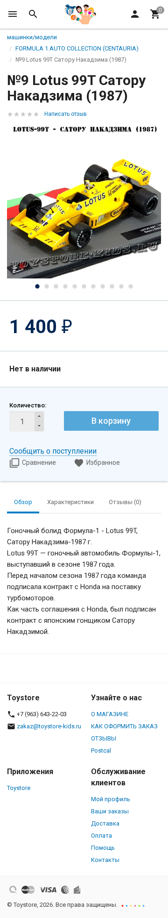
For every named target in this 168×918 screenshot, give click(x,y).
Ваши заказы (110, 811)
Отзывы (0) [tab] (125, 501)
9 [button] (112, 286)
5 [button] (74, 286)
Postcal (101, 750)
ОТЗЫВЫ (103, 738)
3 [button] (56, 286)
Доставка (105, 823)
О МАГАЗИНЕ (109, 714)
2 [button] (46, 286)
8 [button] (102, 286)
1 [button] (37, 286)
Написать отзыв (65, 114)
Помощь (103, 847)
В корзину (111, 421)
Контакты (105, 859)
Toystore (18, 787)
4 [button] (65, 286)
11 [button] (130, 286)
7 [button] (93, 286)
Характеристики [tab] (70, 501)
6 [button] (84, 286)
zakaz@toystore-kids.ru (49, 726)
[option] (84, 201)
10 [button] (121, 286)
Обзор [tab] (23, 501)
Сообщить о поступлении (53, 451)
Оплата (101, 835)
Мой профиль (110, 799)
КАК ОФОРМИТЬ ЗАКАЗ (124, 726)
